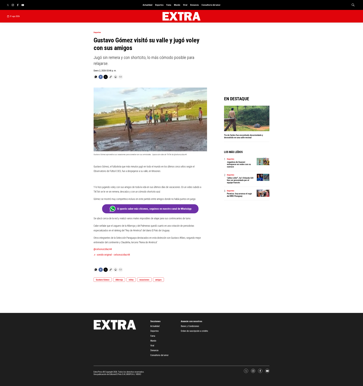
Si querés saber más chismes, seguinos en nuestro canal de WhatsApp (154, 208)
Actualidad (147, 5)
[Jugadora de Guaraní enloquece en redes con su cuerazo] (263, 161)
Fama (168, 5)
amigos (158, 280)
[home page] (181, 16)
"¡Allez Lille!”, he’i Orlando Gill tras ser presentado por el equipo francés (240, 180)
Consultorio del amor (210, 5)
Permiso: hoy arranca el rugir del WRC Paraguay (239, 195)
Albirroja (119, 280)
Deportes (159, 5)
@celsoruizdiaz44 (103, 249)
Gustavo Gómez (102, 280)
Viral (185, 5)
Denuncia (194, 5)
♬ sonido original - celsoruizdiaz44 (112, 254)
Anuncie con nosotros (191, 321)
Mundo (177, 5)
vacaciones (144, 280)
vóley (131, 280)
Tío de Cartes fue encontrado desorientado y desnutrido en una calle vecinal (243, 136)
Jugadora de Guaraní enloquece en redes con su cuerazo (239, 164)
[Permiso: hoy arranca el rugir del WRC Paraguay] (263, 193)
